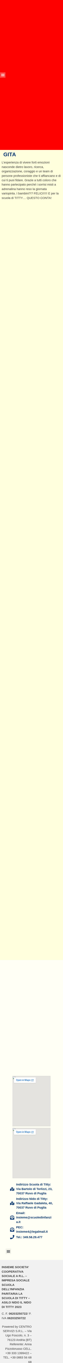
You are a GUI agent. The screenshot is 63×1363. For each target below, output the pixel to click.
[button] (3, 75)
